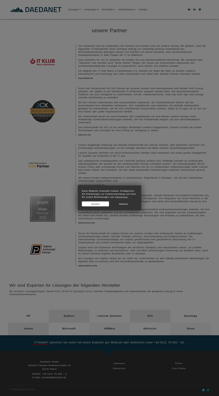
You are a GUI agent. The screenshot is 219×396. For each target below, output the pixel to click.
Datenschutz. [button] (121, 197)
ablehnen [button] (123, 204)
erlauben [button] (95, 204)
